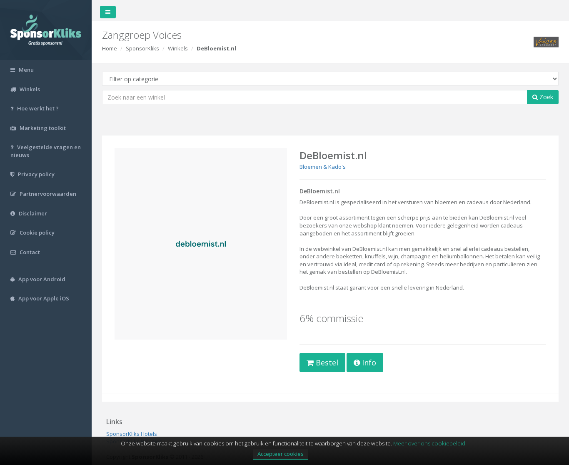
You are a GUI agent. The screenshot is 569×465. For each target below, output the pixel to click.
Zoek (545, 97)
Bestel (326, 363)
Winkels (178, 48)
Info (368, 363)
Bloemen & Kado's (322, 166)
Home (109, 48)
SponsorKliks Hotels (131, 434)
